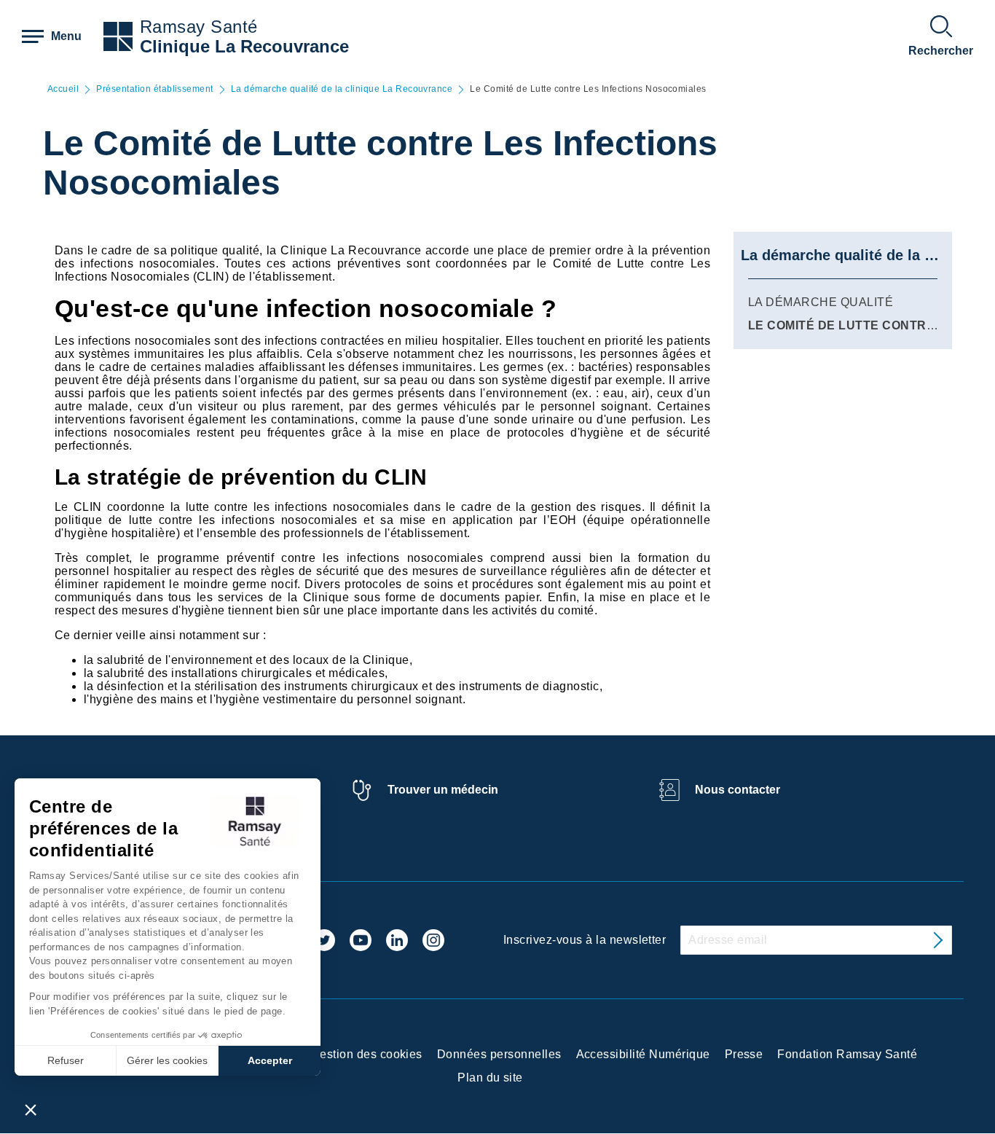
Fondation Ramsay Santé (847, 1054)
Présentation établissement (154, 89)
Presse (744, 1054)
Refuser (65, 1060)
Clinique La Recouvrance (244, 46)
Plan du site (490, 1077)
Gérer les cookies (167, 1060)
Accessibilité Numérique (643, 1054)
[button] (30, 1109)
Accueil (63, 89)
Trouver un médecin (443, 789)
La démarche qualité (820, 302)
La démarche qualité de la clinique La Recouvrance (342, 89)
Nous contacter (737, 789)
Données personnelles (499, 1054)
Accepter (270, 1060)
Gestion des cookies (366, 1054)
